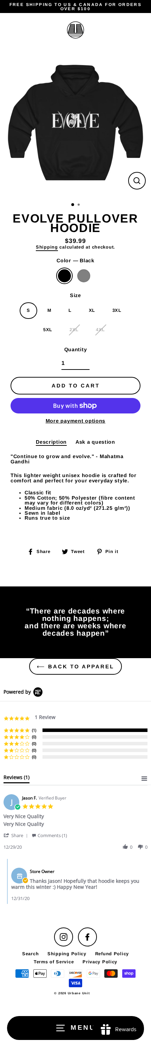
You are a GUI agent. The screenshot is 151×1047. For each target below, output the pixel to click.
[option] (75, 122)
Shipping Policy (66, 953)
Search (30, 953)
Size (75, 295)
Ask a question (95, 442)
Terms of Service (54, 961)
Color (75, 260)
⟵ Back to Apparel (75, 666)
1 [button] (73, 205)
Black (64, 275)
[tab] (16, 778)
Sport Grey (83, 275)
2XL (74, 329)
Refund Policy (112, 953)
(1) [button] (34, 730)
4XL (100, 329)
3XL (117, 310)
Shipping (47, 247)
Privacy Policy (100, 961)
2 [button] (79, 205)
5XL (47, 329)
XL (92, 310)
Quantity (75, 349)
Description (51, 442)
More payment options (75, 420)
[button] (17, 835)
